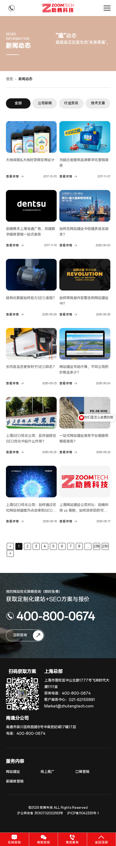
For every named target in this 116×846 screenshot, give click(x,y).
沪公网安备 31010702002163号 (40, 813)
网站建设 (13, 772)
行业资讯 (71, 103)
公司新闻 (45, 103)
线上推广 (47, 772)
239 (105, 546)
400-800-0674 (55, 616)
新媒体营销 (14, 781)
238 (96, 546)
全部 (18, 103)
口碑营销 (82, 772)
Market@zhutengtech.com (69, 706)
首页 (9, 79)
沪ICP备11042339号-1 (83, 813)
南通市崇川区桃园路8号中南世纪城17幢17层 (41, 727)
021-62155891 (82, 700)
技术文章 (98, 103)
